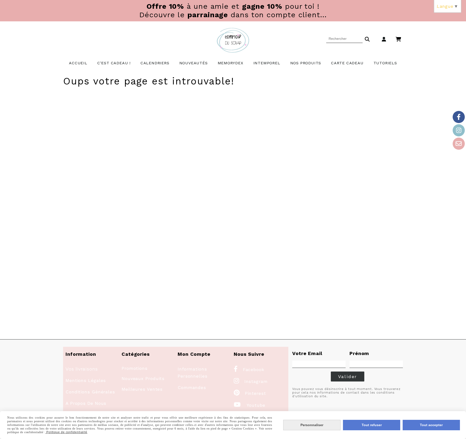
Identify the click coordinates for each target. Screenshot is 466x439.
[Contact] (459, 144)
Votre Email (307, 353)
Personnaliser (311, 425)
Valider (347, 376)
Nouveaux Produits (143, 378)
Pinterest (250, 393)
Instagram (251, 381)
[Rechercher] (367, 38)
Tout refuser (372, 425)
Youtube (249, 405)
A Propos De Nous (86, 403)
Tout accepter (431, 425)
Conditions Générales (90, 391)
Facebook (249, 369)
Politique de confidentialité (66, 432)
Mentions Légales (86, 380)
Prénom (359, 353)
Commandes (192, 387)
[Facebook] (459, 117)
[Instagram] (459, 130)
